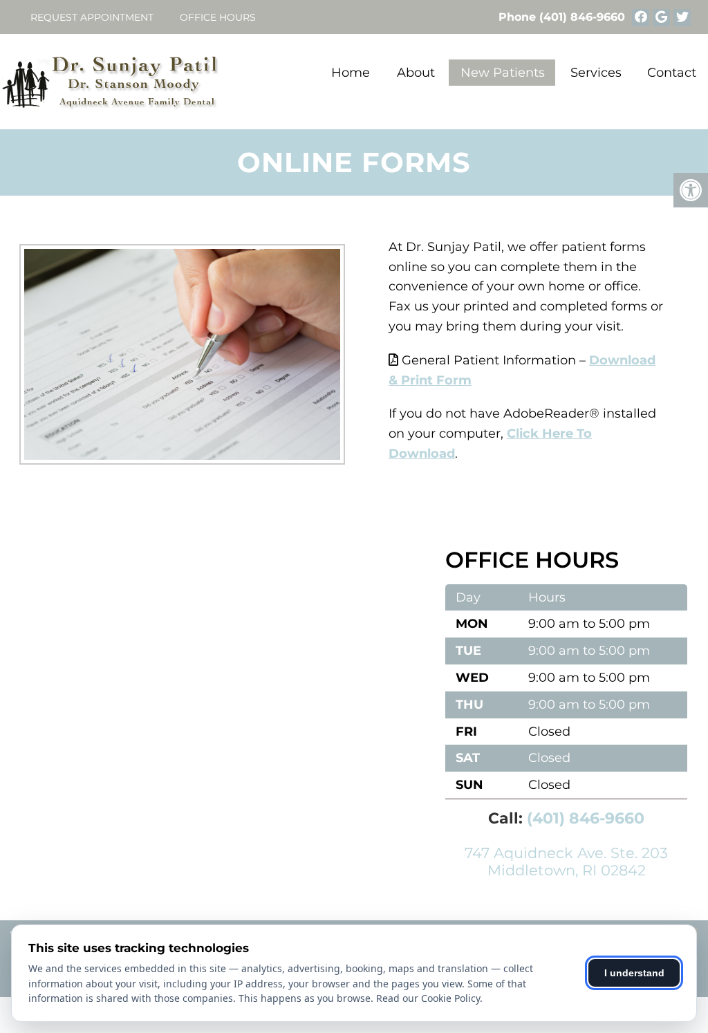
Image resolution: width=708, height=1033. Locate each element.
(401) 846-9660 (582, 17)
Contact (671, 72)
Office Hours (218, 17)
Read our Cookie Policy (428, 998)
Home (350, 72)
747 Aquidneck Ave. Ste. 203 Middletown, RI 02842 (566, 861)
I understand (634, 972)
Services (596, 72)
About (416, 72)
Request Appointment (91, 17)
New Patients (502, 72)
